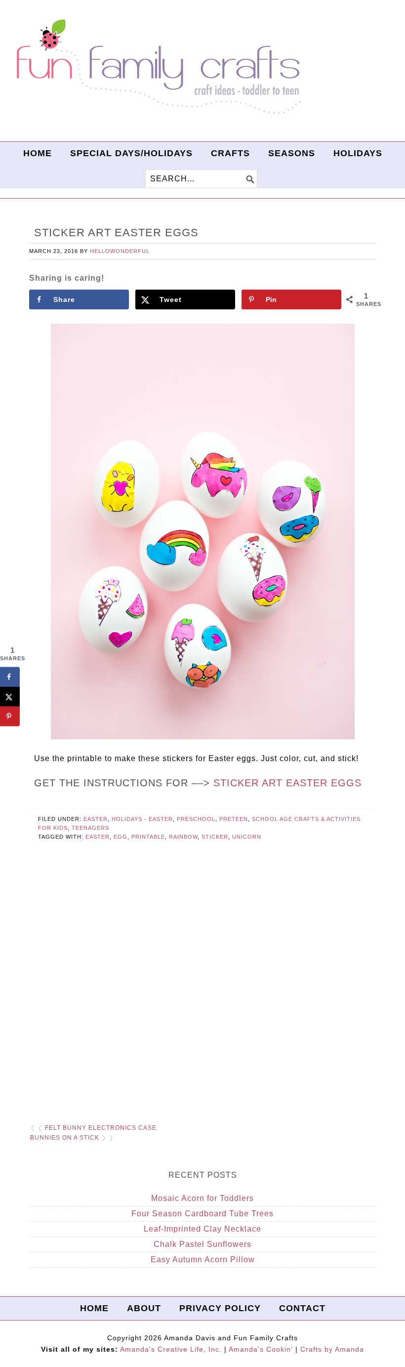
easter (97, 837)
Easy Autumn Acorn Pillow (203, 1259)
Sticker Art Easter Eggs (287, 782)
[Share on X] (10, 696)
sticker (215, 837)
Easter (95, 819)
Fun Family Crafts (157, 67)
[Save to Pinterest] (10, 716)
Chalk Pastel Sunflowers (202, 1244)
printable (148, 837)
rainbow (183, 837)
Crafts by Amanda (332, 1349)
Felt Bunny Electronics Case (101, 1127)
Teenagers (90, 828)
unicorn (246, 837)
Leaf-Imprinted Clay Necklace (202, 1229)
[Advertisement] (202, 994)
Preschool (196, 819)
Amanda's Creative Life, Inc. (171, 1349)
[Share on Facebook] (10, 676)
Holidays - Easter (142, 819)
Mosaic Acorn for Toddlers (202, 1198)
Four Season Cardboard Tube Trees (202, 1213)
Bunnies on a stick (64, 1137)
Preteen (233, 819)
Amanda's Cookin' (261, 1349)
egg (120, 837)
